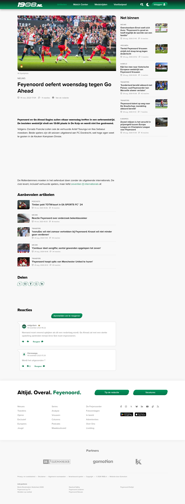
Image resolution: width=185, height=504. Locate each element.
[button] (70, 326)
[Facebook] (31, 284)
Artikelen (62, 4)
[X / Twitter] (19, 284)
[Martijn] (24, 326)
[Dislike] (28, 342)
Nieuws (21, 406)
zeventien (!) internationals (85, 184)
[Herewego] (24, 354)
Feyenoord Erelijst (127, 487)
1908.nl (30, 4)
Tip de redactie (112, 392)
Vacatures (150, 392)
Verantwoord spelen (76, 476)
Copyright (89, 476)
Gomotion (123, 476)
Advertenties (92, 419)
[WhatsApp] (36, 284)
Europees (21, 423)
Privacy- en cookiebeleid (26, 476)
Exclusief (21, 419)
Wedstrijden (101, 4)
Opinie (20, 415)
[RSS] (159, 406)
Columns (56, 419)
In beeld (90, 415)
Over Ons (90, 423)
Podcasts (56, 423)
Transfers (21, 410)
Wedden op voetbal (24, 492)
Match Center (80, 4)
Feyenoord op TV (23, 489)
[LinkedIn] (42, 284)
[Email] (25, 284)
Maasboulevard (59, 428)
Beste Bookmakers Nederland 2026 (30, 487)
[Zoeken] (142, 4)
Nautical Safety (74, 487)
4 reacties (45, 97)
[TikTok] (154, 406)
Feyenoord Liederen (76, 489)
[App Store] (140, 414)
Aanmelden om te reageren (66, 315)
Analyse (55, 410)
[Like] (23, 342)
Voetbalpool (120, 4)
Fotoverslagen (93, 410)
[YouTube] (148, 406)
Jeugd (20, 428)
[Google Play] (127, 414)
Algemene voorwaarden (57, 476)
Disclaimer (42, 476)
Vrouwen (56, 415)
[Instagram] (127, 406)
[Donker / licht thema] (147, 4)
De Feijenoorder (94, 406)
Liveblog (90, 428)
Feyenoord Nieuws (76, 492)
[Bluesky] (138, 406)
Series (55, 406)
